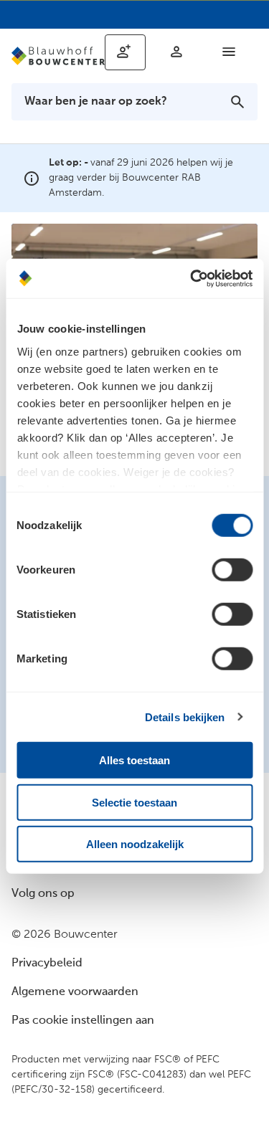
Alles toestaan (134, 760)
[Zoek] (237, 101)
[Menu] (229, 52)
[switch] (232, 569)
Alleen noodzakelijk (135, 844)
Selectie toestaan (134, 802)
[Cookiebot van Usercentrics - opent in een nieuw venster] (192, 278)
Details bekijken (185, 716)
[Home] (58, 55)
